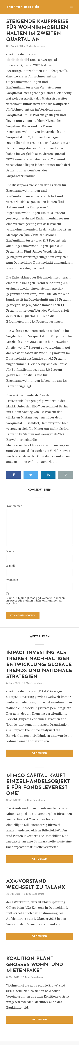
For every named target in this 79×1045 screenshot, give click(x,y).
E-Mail (10, 565)
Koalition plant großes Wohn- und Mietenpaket (34, 964)
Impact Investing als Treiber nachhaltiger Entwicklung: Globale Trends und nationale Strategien (39, 664)
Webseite (12, 580)
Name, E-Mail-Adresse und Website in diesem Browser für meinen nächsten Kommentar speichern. (36, 600)
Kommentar (14, 506)
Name (10, 551)
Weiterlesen (39, 753)
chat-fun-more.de (22, 7)
